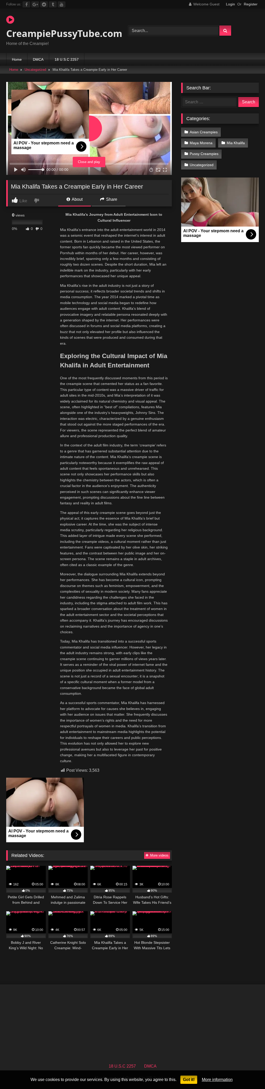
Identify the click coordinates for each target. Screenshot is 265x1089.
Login (230, 4)
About (77, 199)
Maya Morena (201, 143)
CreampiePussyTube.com (59, 33)
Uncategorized (35, 70)
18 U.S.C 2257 (67, 59)
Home (17, 59)
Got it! (189, 1079)
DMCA (38, 59)
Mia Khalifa (236, 143)
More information (217, 1079)
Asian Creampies (204, 132)
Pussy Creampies (204, 154)
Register (250, 4)
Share (111, 199)
